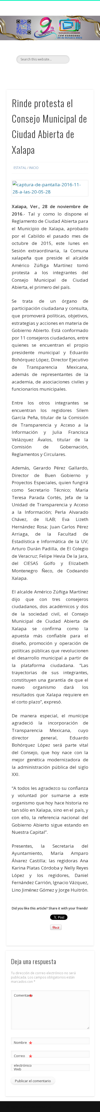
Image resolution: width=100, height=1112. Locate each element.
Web (17, 1069)
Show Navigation (80, 47)
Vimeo (60, 72)
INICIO (34, 167)
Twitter (49, 72)
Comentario (23, 996)
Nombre (23, 1043)
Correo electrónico (23, 1060)
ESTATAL (20, 167)
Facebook (38, 72)
